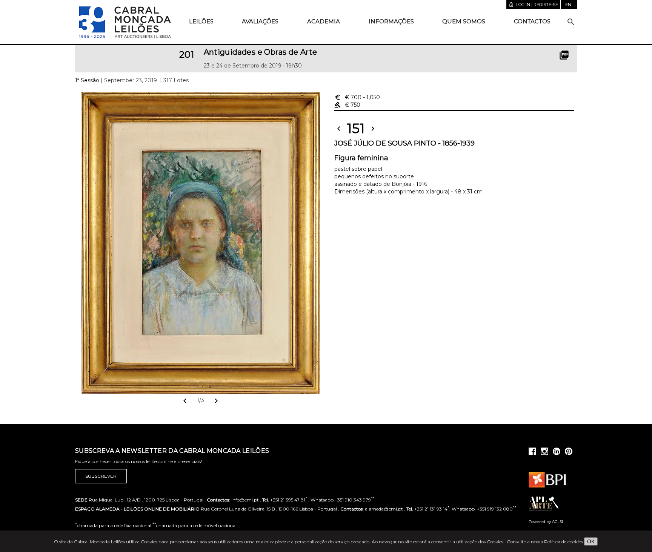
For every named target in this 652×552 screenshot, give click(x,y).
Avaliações (260, 21)
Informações (391, 21)
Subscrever (101, 476)
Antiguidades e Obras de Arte (260, 52)
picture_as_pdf (564, 55)
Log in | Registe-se (533, 4)
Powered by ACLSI (546, 521)
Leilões (201, 21)
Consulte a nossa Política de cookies (545, 541)
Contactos (532, 21)
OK (591, 541)
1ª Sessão (87, 80)
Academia (323, 21)
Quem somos (463, 21)
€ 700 (357, 97)
